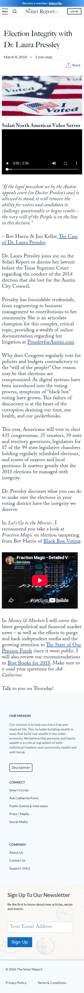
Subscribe (55, 3)
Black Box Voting (61, 541)
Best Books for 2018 (28, 663)
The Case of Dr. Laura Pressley (40, 240)
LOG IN (74, 11)
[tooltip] (68, 65)
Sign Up (20, 942)
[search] (14, 11)
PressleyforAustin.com (50, 342)
